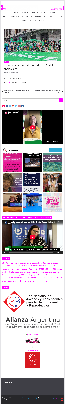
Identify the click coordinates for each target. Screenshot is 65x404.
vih (3, 281)
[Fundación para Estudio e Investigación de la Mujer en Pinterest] (19, 106)
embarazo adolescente (45, 268)
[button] (18, 12)
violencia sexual (43, 281)
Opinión (6, 61)
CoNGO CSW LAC (15, 265)
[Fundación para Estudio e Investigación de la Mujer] (32, 6)
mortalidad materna (46, 272)
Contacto (33, 20)
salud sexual (32, 278)
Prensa (50, 16)
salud (26, 278)
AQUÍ (10, 82)
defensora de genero (27, 266)
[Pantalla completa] (61, 253)
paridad (29, 275)
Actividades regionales (48, 12)
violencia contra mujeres (26, 281)
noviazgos (18, 275)
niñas (14, 275)
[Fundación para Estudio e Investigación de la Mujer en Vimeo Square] (16, 106)
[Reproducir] (4, 253)
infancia (19, 272)
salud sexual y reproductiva (45, 278)
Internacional (39, 16)
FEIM (17, 72)
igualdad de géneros (9, 272)
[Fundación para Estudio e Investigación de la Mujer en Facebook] (7, 106)
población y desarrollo (51, 275)
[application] (32, 237)
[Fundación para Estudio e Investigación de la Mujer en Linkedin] (22, 106)
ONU (25, 275)
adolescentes (40, 263)
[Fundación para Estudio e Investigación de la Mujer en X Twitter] (10, 106)
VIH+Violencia (8, 281)
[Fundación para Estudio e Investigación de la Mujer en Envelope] (3, 106)
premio (58, 275)
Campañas (14, 16)
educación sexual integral (23, 269)
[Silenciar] (58, 253)
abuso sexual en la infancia (26, 263)
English (23, 20)
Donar (40, 20)
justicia (23, 272)
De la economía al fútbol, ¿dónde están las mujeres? (16, 91)
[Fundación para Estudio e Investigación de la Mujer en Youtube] (13, 106)
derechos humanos (40, 266)
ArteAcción (4, 265)
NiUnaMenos (7, 275)
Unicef (59, 278)
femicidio (59, 269)
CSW (20, 265)
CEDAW (9, 265)
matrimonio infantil (34, 272)
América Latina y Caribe (52, 263)
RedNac (21, 278)
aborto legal (13, 263)
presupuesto (5, 278)
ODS (22, 275)
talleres (55, 278)
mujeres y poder (56, 272)
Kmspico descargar (7, 382)
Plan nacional (42, 275)
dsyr (11, 269)
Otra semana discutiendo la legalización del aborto (48, 91)
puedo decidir (14, 278)
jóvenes (27, 272)
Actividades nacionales (29, 12)
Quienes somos (13, 12)
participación (34, 275)
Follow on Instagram (55, 150)
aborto (5, 262)
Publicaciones (26, 16)
